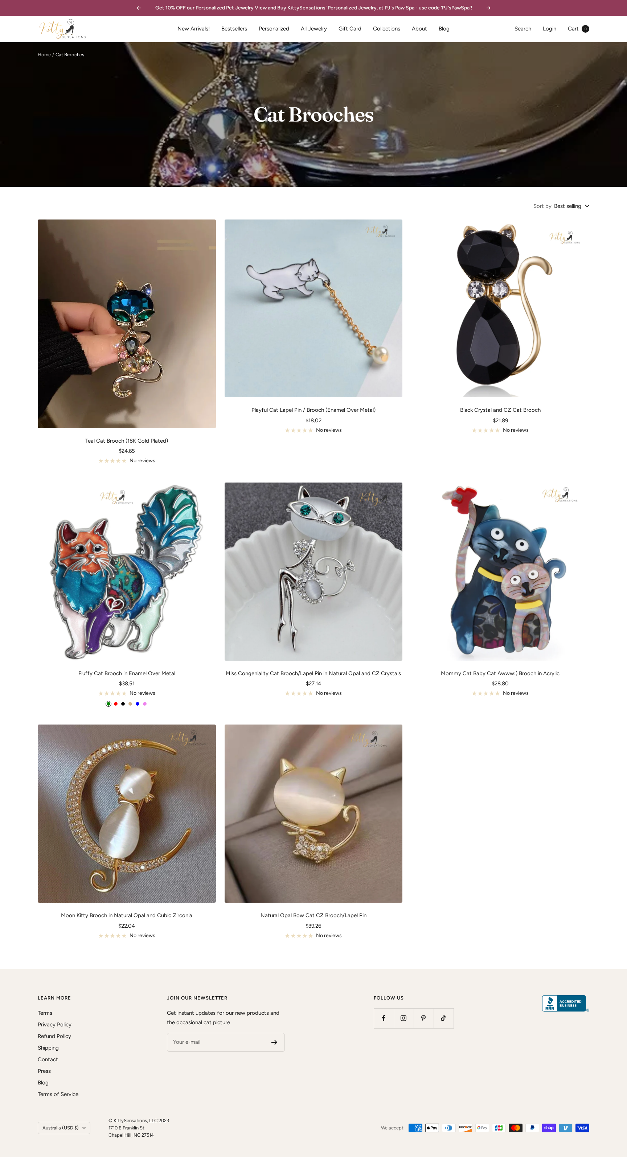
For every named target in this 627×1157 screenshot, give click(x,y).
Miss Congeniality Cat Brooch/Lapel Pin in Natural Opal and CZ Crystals (313, 673)
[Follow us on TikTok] (444, 1018)
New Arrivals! (193, 28)
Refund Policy (54, 1036)
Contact (48, 1059)
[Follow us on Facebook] (384, 1018)
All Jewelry (314, 28)
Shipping (48, 1048)
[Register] (274, 1042)
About (419, 28)
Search (523, 28)
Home (44, 54)
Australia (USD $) (60, 1128)
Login (549, 28)
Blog (444, 28)
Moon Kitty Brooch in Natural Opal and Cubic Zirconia (126, 915)
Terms (45, 1013)
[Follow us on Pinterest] (424, 1018)
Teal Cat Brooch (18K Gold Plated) (126, 441)
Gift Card (350, 28)
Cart (577, 28)
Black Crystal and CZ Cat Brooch (500, 410)
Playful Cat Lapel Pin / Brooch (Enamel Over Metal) (313, 410)
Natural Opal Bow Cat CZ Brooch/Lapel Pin (313, 915)
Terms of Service (58, 1094)
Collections (386, 28)
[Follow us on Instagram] (404, 1018)
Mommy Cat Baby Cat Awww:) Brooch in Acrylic (500, 673)
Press (44, 1071)
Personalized (274, 28)
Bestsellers (234, 28)
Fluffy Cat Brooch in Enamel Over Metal (126, 673)
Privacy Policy (54, 1024)
